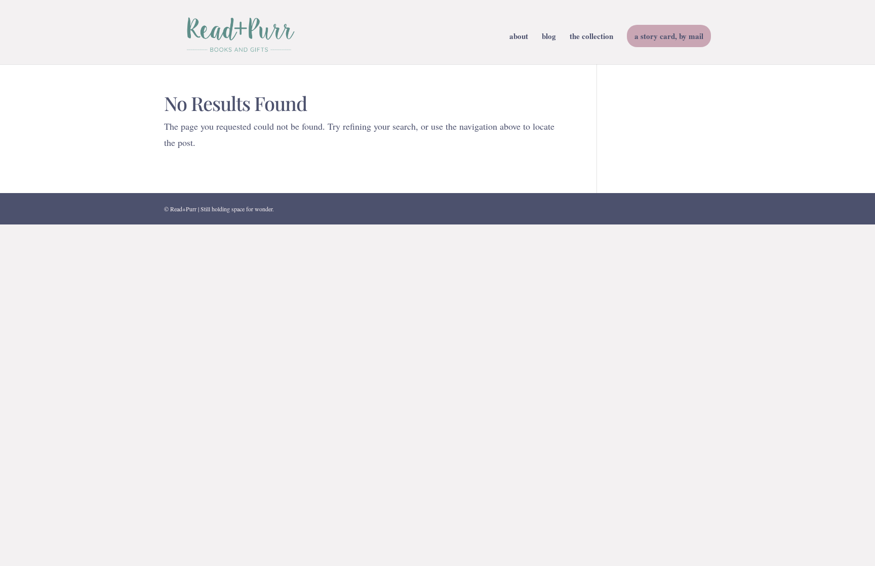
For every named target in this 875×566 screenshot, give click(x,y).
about (518, 37)
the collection (591, 37)
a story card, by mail (668, 36)
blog (549, 37)
